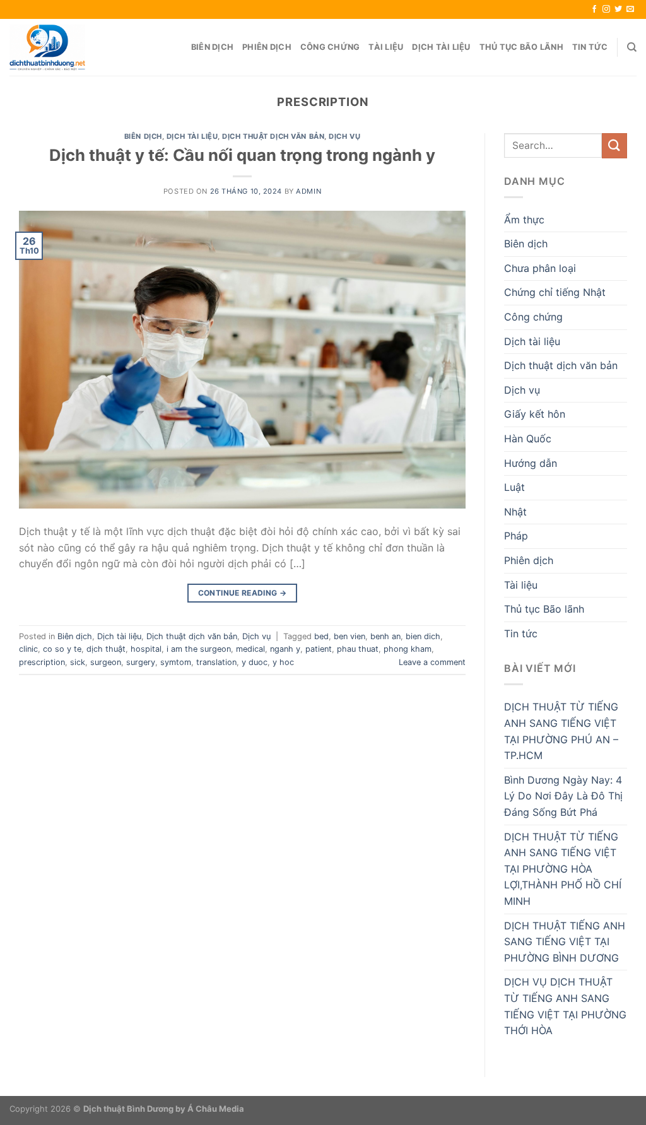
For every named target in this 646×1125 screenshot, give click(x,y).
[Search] (632, 47)
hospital (146, 649)
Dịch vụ (344, 136)
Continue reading (242, 593)
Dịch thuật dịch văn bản (273, 136)
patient (318, 649)
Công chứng (330, 47)
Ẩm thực (524, 219)
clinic (28, 649)
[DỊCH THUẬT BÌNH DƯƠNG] (47, 47)
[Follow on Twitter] (618, 9)
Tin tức (590, 47)
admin (308, 191)
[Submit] (614, 145)
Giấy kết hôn (534, 414)
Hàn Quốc (527, 438)
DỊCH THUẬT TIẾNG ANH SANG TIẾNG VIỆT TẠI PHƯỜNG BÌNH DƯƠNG (564, 941)
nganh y (285, 649)
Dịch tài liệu (441, 47)
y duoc (254, 662)
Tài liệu (385, 47)
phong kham (408, 649)
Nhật (515, 511)
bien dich (423, 636)
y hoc (283, 662)
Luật (514, 487)
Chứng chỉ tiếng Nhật (555, 292)
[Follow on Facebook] (594, 9)
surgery (140, 662)
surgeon (105, 662)
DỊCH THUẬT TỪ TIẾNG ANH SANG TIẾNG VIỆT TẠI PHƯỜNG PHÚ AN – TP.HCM (561, 731)
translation (216, 662)
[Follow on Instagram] (606, 9)
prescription (42, 662)
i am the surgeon (199, 649)
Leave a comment (432, 662)
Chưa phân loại (540, 268)
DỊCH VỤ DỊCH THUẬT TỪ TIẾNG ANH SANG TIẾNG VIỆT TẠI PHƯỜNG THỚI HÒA (565, 1006)
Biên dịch (212, 47)
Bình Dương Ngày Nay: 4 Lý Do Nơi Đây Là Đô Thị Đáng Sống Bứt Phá (563, 796)
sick (77, 662)
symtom (175, 662)
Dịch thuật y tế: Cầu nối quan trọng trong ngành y (242, 155)
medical (250, 649)
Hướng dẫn (530, 463)
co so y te (62, 649)
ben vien (349, 636)
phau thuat (358, 649)
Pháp (516, 535)
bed (321, 636)
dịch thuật (106, 649)
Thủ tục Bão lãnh (521, 47)
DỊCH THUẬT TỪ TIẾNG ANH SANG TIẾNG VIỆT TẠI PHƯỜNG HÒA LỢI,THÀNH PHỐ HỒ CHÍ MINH (562, 868)
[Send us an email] (630, 9)
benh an (385, 636)
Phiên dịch (266, 47)
